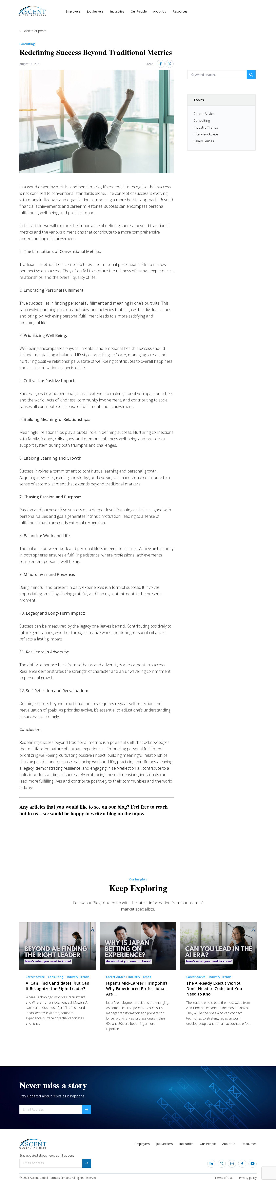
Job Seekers (95, 11)
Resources (180, 11)
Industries (117, 11)
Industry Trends (206, 127)
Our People (139, 11)
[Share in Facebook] (161, 64)
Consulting (27, 44)
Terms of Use (224, 1178)
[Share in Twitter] (169, 64)
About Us (159, 11)
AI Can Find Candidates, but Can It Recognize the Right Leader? (57, 985)
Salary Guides (204, 141)
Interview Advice (206, 134)
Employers (73, 11)
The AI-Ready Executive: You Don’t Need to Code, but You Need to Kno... (214, 988)
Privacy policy (248, 1178)
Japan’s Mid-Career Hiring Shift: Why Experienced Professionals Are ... (137, 988)
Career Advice (204, 113)
